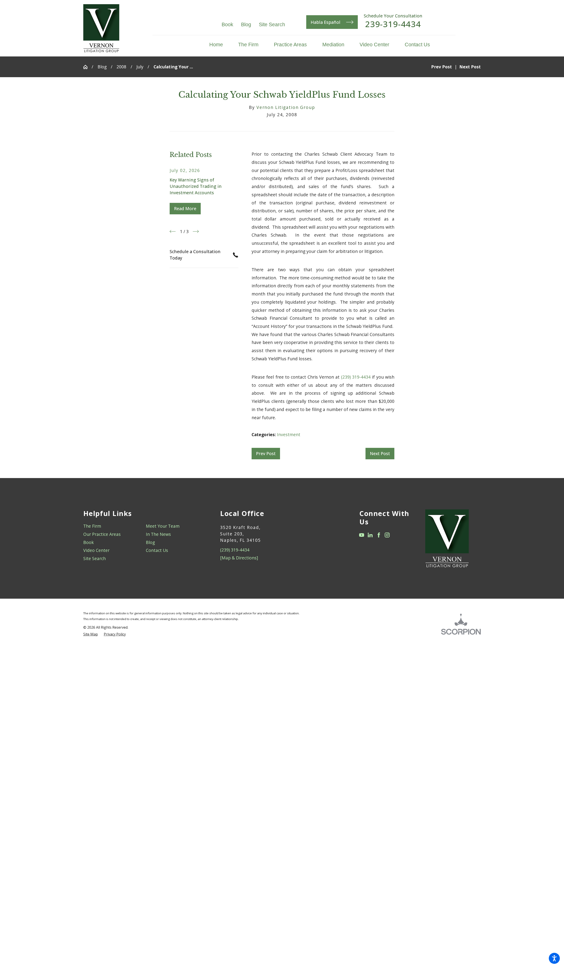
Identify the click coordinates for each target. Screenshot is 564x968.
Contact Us (157, 550)
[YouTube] (361, 535)
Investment (288, 434)
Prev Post (266, 453)
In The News (158, 534)
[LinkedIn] (370, 535)
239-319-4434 (393, 24)
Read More (185, 208)
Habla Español (325, 22)
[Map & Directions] (239, 558)
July (139, 67)
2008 (121, 67)
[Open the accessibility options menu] (554, 958)
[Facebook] (378, 535)
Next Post (380, 453)
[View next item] (196, 231)
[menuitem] (220, 44)
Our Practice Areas (102, 534)
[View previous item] (173, 231)
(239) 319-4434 (356, 377)
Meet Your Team (163, 526)
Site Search (272, 24)
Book (227, 24)
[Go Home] (87, 67)
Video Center (96, 550)
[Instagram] (387, 535)
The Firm (92, 526)
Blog (246, 24)
